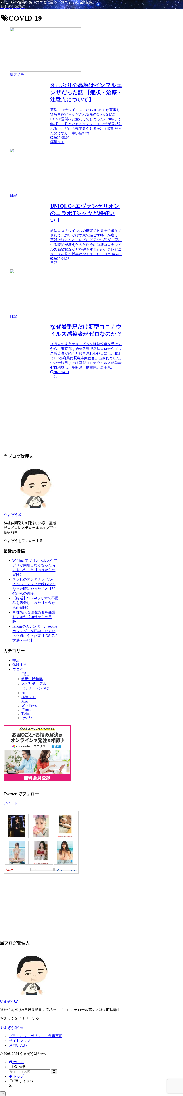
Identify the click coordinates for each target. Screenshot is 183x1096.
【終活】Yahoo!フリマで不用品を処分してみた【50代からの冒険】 (35, 602)
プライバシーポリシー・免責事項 (35, 1036)
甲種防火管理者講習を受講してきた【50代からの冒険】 (33, 617)
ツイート (11, 803)
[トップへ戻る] (3, 1093)
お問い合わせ (19, 1045)
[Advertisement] (62, 410)
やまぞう (11, 515)
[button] (54, 1071)
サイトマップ (19, 1041)
